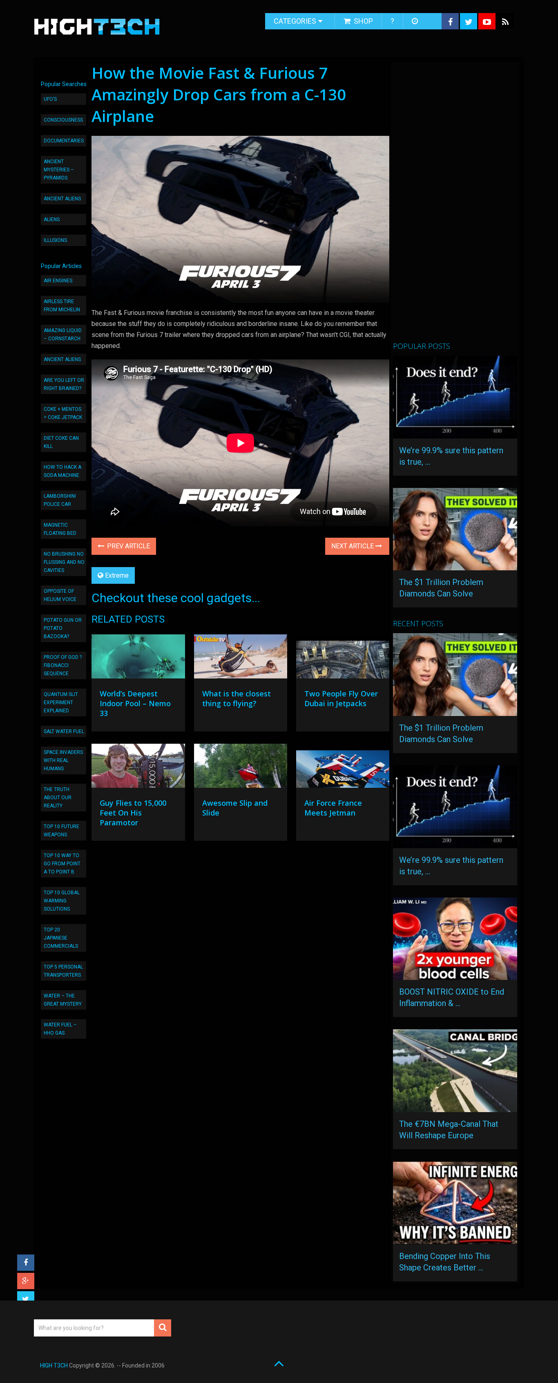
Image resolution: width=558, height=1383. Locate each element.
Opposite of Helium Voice (60, 595)
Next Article (353, 546)
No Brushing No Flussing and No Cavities (64, 562)
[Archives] (415, 21)
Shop (362, 21)
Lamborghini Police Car (60, 500)
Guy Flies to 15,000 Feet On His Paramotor (133, 812)
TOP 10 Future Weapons (61, 831)
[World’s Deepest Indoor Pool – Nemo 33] (138, 658)
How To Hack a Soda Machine (62, 471)
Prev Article (127, 546)
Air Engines (58, 281)
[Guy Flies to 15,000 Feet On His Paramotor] (138, 768)
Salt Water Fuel (64, 731)
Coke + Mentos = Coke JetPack (63, 413)
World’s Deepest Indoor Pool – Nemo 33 (135, 703)
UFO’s (50, 99)
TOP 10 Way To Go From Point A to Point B (62, 864)
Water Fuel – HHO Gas (60, 1029)
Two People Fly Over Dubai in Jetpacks (341, 698)
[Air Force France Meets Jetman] (342, 768)
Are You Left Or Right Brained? (64, 384)
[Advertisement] (454, 205)
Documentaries (64, 141)
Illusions (55, 240)
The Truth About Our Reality (57, 798)
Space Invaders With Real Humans (63, 760)
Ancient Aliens (62, 199)
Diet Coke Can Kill (61, 442)
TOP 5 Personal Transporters (63, 971)
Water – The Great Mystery (63, 1000)
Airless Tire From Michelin (62, 306)
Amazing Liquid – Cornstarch (63, 334)
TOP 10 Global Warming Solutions (62, 901)
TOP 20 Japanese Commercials (61, 938)
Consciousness (63, 120)
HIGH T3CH (54, 1365)
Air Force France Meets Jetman (333, 808)
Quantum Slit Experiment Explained (61, 703)
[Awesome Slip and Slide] (240, 768)
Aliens (52, 219)
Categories (295, 21)
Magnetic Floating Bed (60, 529)
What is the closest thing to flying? (236, 698)
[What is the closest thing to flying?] (240, 658)
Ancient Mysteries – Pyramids (59, 170)
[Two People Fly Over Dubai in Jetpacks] (342, 658)
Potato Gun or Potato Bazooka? (63, 628)
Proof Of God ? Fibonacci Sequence (63, 665)
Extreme (117, 575)
